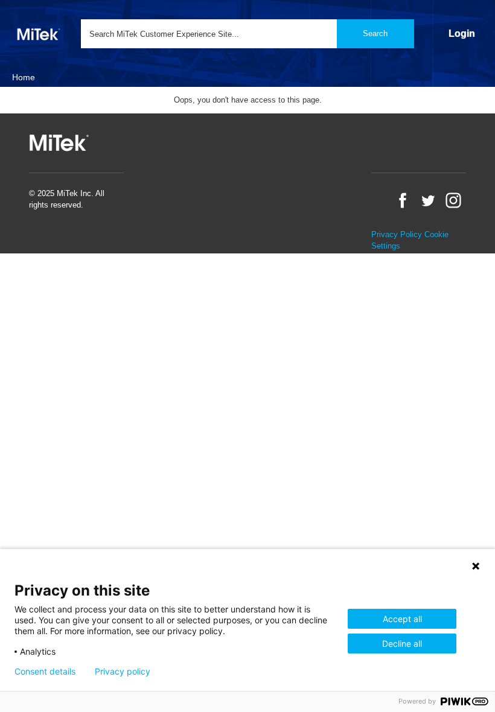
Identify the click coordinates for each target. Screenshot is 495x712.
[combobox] (247, 33)
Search (375, 33)
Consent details (44, 671)
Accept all (402, 619)
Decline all (402, 643)
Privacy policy (122, 671)
